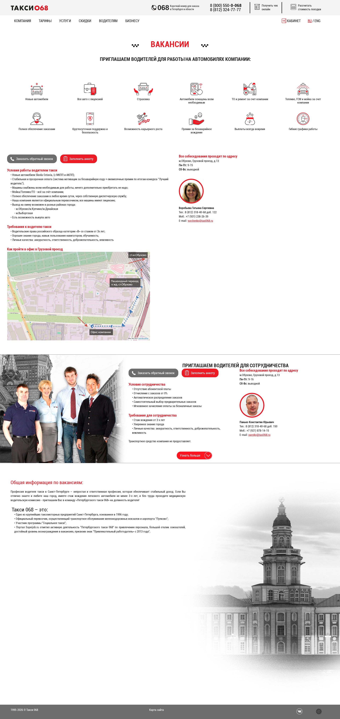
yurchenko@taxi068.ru (200, 220)
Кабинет (294, 21)
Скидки (85, 21)
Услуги (65, 21)
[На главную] (29, 7)
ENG (317, 21)
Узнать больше (190, 455)
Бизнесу (132, 21)
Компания (22, 21)
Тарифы (45, 21)
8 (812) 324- (225, 10)
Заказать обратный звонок (34, 159)
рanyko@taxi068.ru (259, 435)
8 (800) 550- (226, 5)
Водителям (108, 21)
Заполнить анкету (81, 159)
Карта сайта (156, 710)
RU (310, 21)
